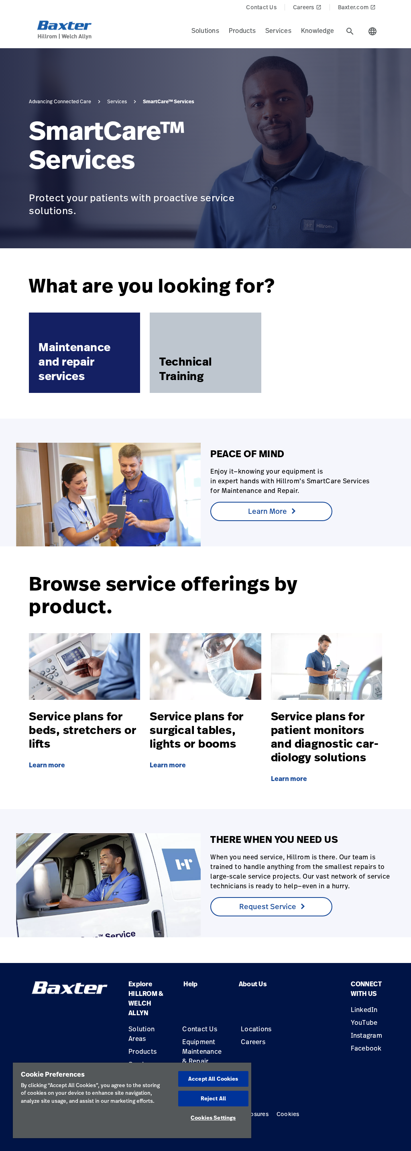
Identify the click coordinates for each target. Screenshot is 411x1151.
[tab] (350, 31)
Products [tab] (242, 30)
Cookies (288, 1114)
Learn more (47, 765)
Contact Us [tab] (261, 7)
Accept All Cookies (213, 1078)
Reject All (213, 1098)
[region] (132, 1100)
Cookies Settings (213, 1117)
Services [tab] (278, 30)
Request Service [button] (267, 906)
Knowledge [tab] (317, 30)
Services (117, 101)
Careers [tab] (307, 7)
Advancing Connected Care (60, 101)
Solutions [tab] (205, 30)
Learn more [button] (267, 511)
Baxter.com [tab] (357, 7)
